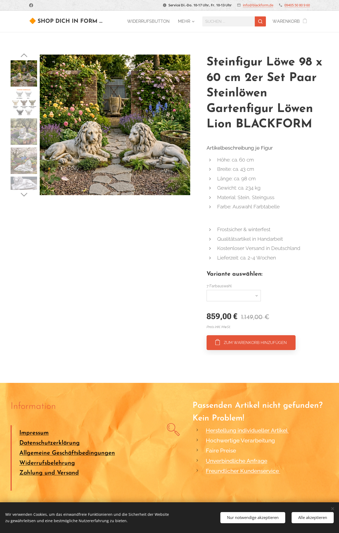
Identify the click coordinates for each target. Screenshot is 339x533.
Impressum (34, 433)
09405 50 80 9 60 (297, 5)
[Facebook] (31, 5)
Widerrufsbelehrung (47, 463)
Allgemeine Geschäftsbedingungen (67, 453)
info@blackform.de (258, 5)
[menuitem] (150, 21)
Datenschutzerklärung (49, 443)
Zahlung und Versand (49, 473)
